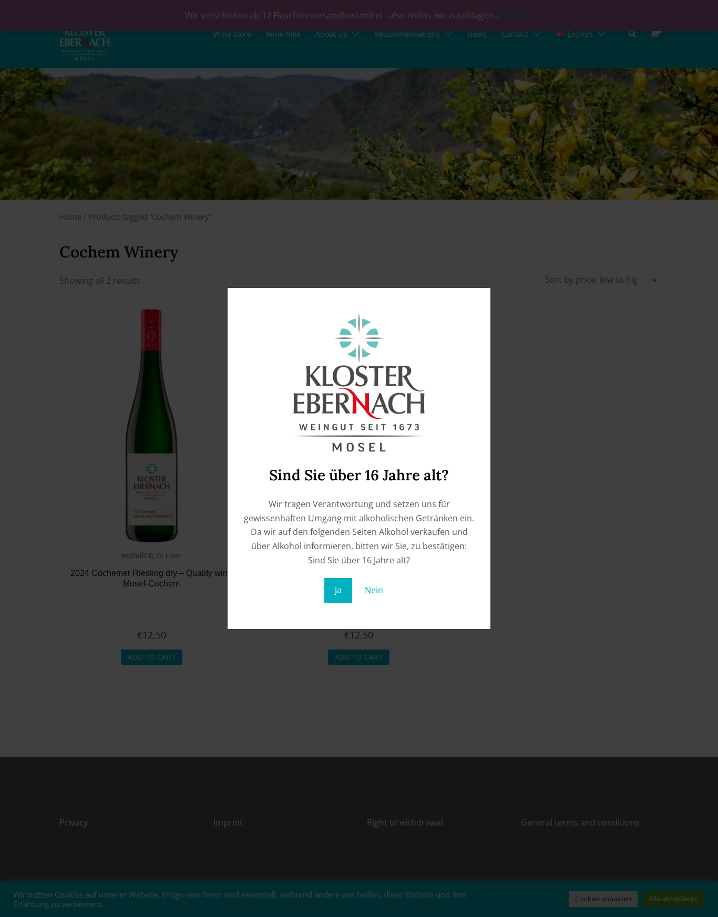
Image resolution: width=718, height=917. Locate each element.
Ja (338, 590)
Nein (374, 590)
